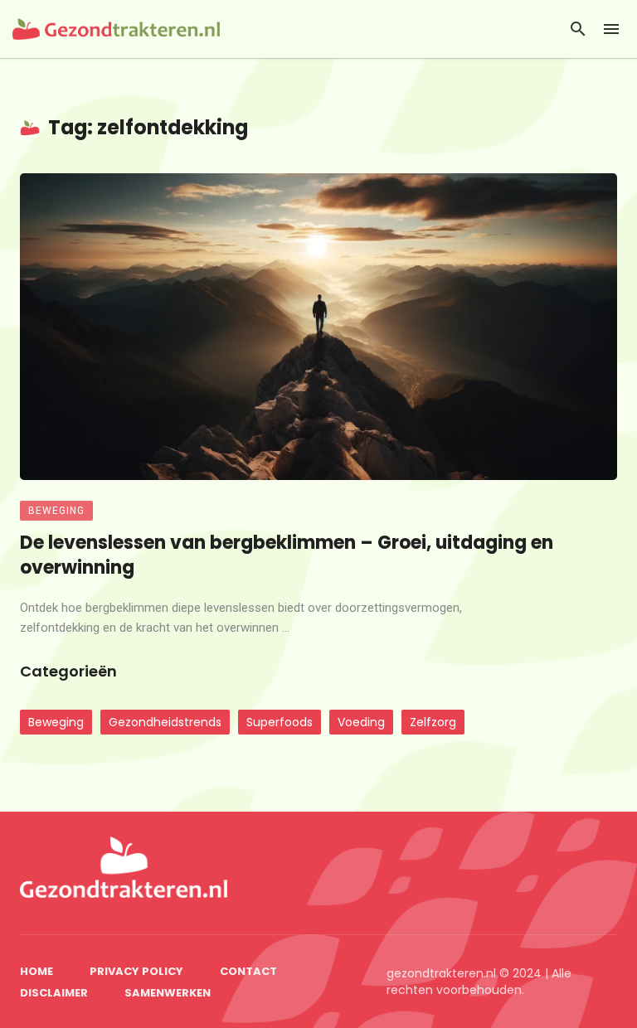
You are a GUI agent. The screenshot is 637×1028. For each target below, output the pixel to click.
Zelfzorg (433, 722)
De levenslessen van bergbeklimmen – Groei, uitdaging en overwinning (286, 555)
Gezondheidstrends (165, 722)
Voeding (361, 722)
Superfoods (279, 722)
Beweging (56, 510)
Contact (248, 971)
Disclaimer (54, 993)
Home (36, 971)
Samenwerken (167, 993)
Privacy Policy (136, 971)
